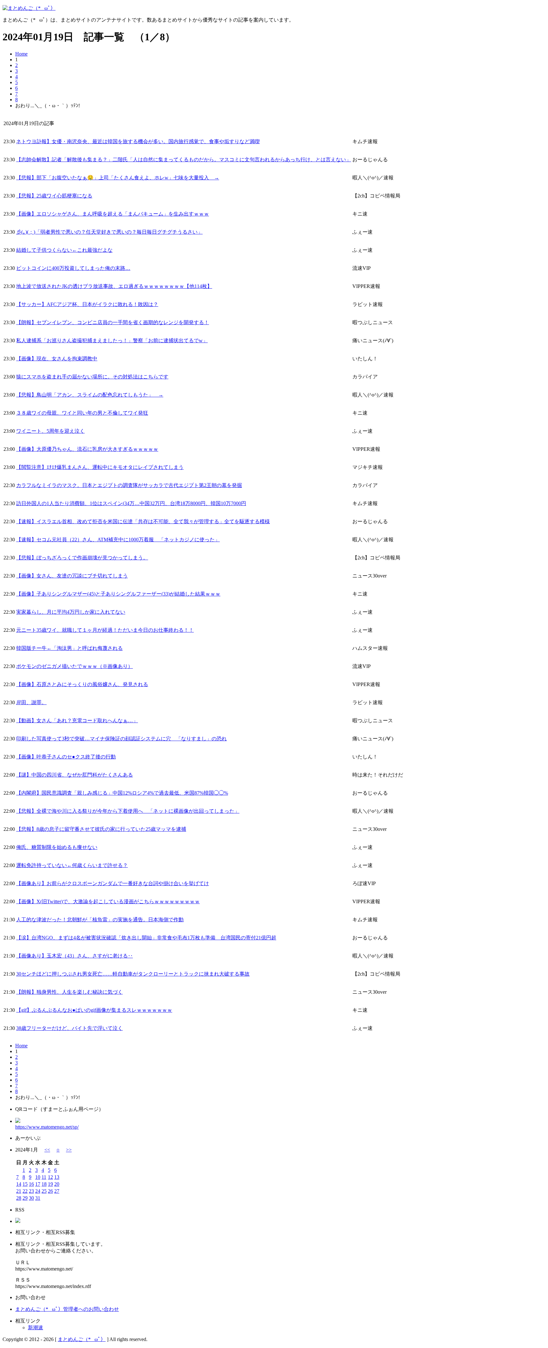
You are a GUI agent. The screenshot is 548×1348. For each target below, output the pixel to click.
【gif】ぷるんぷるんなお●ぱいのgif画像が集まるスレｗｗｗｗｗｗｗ (94, 1010)
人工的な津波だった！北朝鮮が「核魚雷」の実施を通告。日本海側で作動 (100, 919)
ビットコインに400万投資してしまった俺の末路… (73, 268)
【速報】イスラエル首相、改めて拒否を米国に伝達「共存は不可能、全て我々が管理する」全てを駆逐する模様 (143, 521)
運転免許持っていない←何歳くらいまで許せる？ (72, 865)
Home (21, 54)
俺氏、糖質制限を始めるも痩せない (56, 847)
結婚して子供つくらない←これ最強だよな (64, 250)
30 (31, 1198)
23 (31, 1191)
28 (18, 1198)
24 (37, 1191)
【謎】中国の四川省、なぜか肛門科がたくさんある (74, 774)
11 (44, 1177)
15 (25, 1184)
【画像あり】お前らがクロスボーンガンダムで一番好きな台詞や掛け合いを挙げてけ (112, 883)
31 (37, 1198)
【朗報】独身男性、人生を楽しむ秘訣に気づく (69, 992)
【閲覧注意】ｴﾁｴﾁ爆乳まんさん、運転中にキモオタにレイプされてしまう (100, 467)
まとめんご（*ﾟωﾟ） (82, 1339)
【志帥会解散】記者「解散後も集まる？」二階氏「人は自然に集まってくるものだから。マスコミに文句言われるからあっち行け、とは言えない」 (183, 159)
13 (56, 1177)
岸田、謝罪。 (31, 702)
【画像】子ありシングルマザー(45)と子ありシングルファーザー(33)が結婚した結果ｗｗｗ (118, 594)
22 (25, 1191)
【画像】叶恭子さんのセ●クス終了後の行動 (66, 756)
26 (50, 1191)
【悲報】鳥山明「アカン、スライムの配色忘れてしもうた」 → (89, 394)
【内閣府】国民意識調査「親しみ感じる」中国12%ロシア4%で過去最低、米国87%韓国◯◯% (122, 793)
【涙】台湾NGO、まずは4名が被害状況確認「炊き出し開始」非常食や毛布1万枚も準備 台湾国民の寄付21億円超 (146, 937)
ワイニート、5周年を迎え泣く (50, 431)
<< (47, 1149)
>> (69, 1149)
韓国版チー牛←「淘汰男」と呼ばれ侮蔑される (69, 648)
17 (37, 1184)
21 (18, 1191)
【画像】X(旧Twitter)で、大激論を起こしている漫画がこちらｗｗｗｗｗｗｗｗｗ (108, 901)
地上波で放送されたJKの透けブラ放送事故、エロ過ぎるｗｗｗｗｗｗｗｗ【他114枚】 (114, 286)
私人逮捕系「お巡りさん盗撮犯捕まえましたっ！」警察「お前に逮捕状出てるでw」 (112, 340)
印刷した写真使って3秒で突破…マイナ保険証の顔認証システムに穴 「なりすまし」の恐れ (121, 738)
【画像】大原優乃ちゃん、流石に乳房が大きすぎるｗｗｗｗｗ (87, 449)
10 (37, 1177)
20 (56, 1184)
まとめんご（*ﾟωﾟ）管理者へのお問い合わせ (67, 1309)
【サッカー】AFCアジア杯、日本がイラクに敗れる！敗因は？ (87, 304)
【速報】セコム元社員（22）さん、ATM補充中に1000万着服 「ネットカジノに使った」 (118, 539)
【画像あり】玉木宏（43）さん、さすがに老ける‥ (74, 955)
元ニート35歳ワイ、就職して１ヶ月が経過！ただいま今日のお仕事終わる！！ (105, 630)
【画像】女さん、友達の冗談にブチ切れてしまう (72, 575)
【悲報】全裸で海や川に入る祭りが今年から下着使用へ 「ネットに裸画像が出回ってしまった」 (127, 811)
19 (50, 1184)
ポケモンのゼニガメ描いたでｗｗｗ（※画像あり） (74, 666)
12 (50, 1177)
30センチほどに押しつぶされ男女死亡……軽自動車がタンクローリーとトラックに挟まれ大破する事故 (133, 974)
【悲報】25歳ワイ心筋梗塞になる (54, 195)
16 (31, 1184)
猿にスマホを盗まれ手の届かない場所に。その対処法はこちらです (92, 376)
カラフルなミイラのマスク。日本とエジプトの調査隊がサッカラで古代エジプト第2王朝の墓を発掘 (129, 485)
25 (44, 1191)
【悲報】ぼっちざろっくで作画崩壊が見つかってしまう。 (82, 557)
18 (44, 1184)
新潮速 (35, 1327)
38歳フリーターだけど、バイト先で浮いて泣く (69, 1028)
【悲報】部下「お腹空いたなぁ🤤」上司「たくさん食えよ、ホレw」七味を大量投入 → (117, 177)
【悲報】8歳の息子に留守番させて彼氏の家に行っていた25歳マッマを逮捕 (101, 829)
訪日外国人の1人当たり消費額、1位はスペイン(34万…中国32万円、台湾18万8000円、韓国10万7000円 (131, 503)
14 (18, 1184)
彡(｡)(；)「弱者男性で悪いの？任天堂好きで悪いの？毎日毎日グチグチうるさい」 (109, 232)
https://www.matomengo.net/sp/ (47, 1127)
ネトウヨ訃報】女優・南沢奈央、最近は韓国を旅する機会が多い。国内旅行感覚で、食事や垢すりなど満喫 (138, 141)
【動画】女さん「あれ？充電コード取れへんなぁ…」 (77, 720)
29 (25, 1198)
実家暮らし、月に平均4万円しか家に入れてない (70, 612)
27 (56, 1191)
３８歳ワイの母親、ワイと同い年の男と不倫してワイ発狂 (82, 413)
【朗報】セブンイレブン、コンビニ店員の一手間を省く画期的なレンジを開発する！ (112, 322)
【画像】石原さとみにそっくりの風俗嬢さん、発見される (82, 684)
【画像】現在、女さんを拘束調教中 (56, 358)
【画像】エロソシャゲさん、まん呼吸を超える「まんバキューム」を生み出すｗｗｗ (112, 214)
